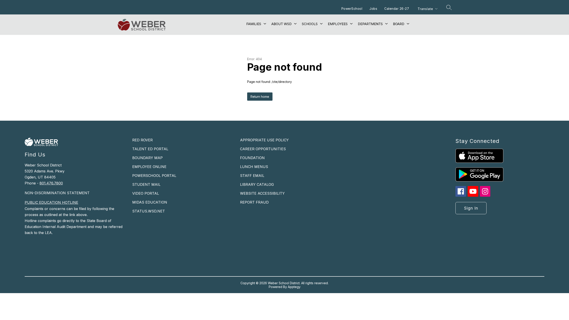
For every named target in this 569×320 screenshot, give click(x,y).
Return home (259, 96)
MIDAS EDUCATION (149, 202)
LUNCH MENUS (254, 166)
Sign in (471, 208)
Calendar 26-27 (396, 8)
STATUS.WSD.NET (148, 211)
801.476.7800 (51, 183)
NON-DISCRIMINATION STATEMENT (57, 193)
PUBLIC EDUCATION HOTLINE (51, 202)
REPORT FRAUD (254, 202)
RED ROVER (142, 140)
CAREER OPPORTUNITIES (263, 149)
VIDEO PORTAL (145, 193)
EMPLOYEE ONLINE (149, 166)
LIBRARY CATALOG (257, 184)
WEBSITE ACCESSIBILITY (262, 193)
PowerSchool (352, 8)
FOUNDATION (252, 158)
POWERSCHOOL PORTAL (154, 175)
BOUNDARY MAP (147, 158)
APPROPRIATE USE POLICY (264, 140)
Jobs (373, 8)
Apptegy (294, 287)
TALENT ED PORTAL (150, 149)
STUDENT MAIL (146, 184)
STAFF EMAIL (252, 175)
